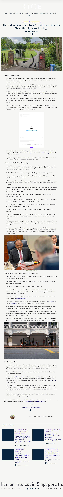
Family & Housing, (26, 407)
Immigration (24, 429)
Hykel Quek (30, 31)
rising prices (51, 301)
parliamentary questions (47, 153)
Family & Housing (26, 22)
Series (21, 13)
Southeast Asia (13, 13)
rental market (14, 303)
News (16, 433)
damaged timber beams (21, 298)
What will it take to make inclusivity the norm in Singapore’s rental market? (53, 440)
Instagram (22, 400)
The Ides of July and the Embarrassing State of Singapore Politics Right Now (52, 454)
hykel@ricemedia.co (29, 401)
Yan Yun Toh (20, 465)
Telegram (35, 400)
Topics (5, 13)
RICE (49, 443)
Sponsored (48, 431)
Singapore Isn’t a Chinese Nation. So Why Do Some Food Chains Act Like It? (22, 437)
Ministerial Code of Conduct (18, 376)
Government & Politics (35, 22)
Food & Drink (17, 429)
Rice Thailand (49, 488)
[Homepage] (31, 7)
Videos (26, 13)
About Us (30, 15)
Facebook (29, 400)
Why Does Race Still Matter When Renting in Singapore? (52, 435)
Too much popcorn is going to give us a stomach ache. (53, 460)
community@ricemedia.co (40, 401)
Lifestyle (25, 431)
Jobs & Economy (18, 431)
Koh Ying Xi (20, 445)
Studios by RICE (44, 13)
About (55, 488)
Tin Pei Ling (53, 380)
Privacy (60, 488)
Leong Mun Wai (31, 153)
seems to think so (41, 92)
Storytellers (34, 13)
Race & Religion (22, 433)
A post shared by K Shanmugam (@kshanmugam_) (31, 144)
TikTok (25, 400)
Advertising (53, 13)
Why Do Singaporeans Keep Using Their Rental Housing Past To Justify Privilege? (22, 456)
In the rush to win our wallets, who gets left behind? (23, 442)
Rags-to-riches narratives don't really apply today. (22, 462)
